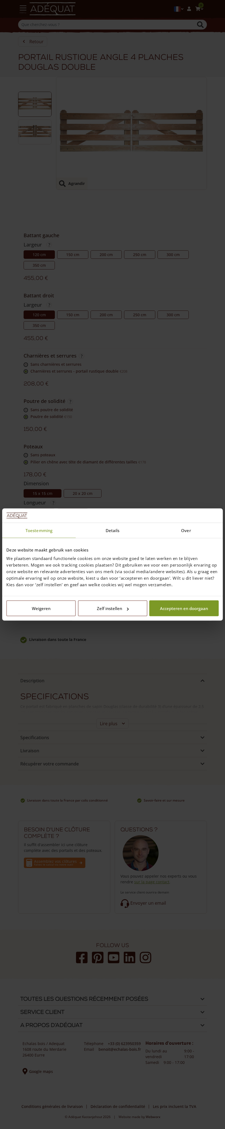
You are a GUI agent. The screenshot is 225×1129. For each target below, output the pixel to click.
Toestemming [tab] (39, 530)
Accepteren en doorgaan (184, 608)
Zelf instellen (109, 608)
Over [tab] (186, 530)
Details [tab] (113, 530)
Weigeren (41, 608)
